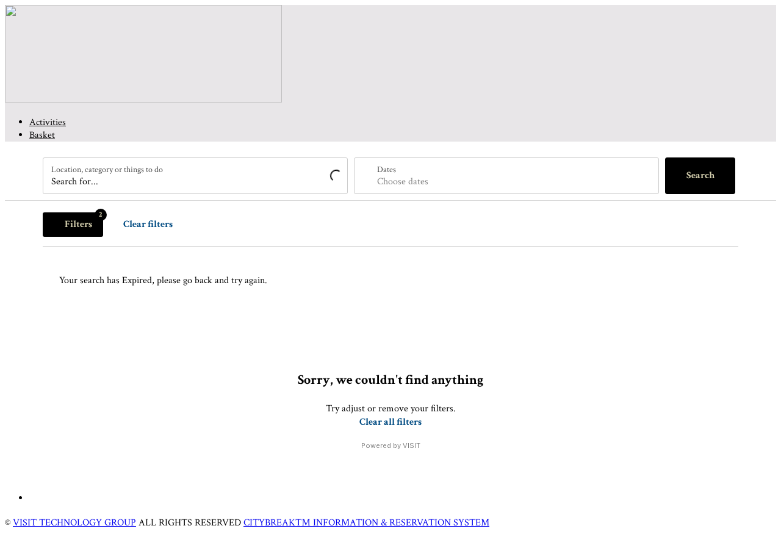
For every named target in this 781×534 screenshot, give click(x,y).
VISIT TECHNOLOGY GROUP (74, 522)
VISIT (411, 445)
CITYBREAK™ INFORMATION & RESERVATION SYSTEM (366, 522)
